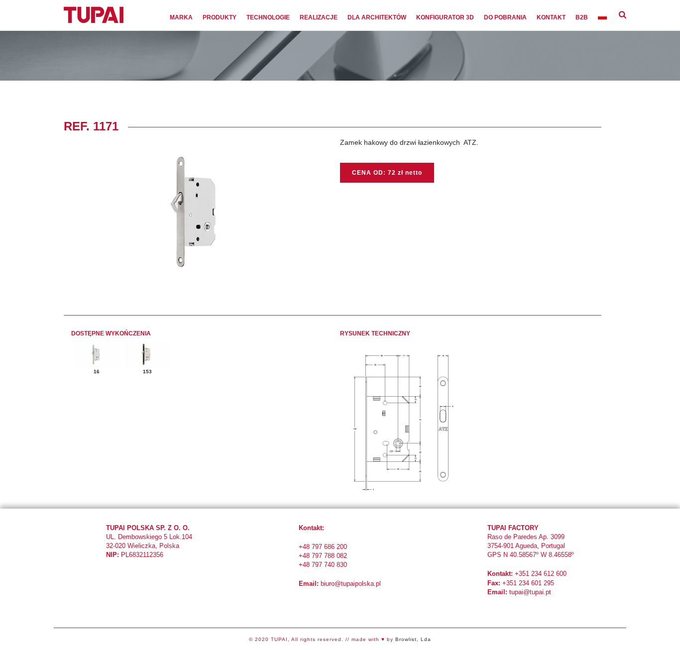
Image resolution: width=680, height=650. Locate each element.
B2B (581, 17)
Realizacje (319, 17)
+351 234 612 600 (541, 573)
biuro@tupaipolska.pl (351, 583)
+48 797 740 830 (323, 564)
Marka (181, 17)
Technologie (268, 17)
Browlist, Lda (413, 639)
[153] (147, 355)
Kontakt (551, 17)
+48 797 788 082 (323, 555)
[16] (96, 355)
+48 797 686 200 (323, 546)
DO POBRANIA (505, 17)
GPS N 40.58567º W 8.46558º (530, 554)
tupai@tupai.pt (530, 592)
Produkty (219, 17)
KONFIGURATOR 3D (445, 17)
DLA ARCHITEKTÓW (376, 17)
